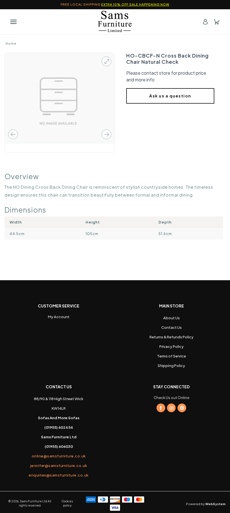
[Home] (115, 21)
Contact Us (171, 327)
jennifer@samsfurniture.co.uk (58, 465)
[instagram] (171, 407)
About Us (171, 318)
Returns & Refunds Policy (172, 337)
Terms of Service (171, 356)
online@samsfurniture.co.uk (59, 456)
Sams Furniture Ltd (33, 501)
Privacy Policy (171, 346)
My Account (59, 316)
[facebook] (161, 407)
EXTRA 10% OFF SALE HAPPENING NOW (135, 4)
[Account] (205, 21)
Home (11, 43)
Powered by (206, 504)
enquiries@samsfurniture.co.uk (59, 475)
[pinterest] (181, 407)
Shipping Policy (171, 365)
